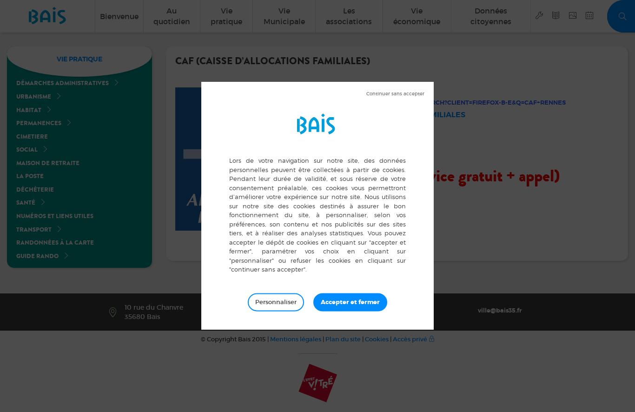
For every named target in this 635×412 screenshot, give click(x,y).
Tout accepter (350, 302)
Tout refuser (395, 94)
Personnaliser (276, 302)
